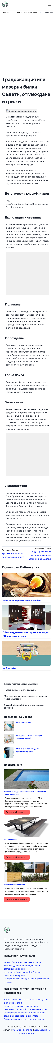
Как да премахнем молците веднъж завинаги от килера (40, 555)
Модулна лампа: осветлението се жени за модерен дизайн (25, 697)
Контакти (28, 1030)
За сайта (16, 1030)
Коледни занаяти (23, 722)
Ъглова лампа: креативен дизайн (21, 684)
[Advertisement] (26, 44)
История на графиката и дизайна (22, 600)
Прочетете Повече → (15, 812)
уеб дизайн (9, 668)
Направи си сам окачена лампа (20, 690)
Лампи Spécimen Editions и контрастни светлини (24, 706)
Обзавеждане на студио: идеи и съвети (24, 1019)
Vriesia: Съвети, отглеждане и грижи (22, 962)
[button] (49, 5)
